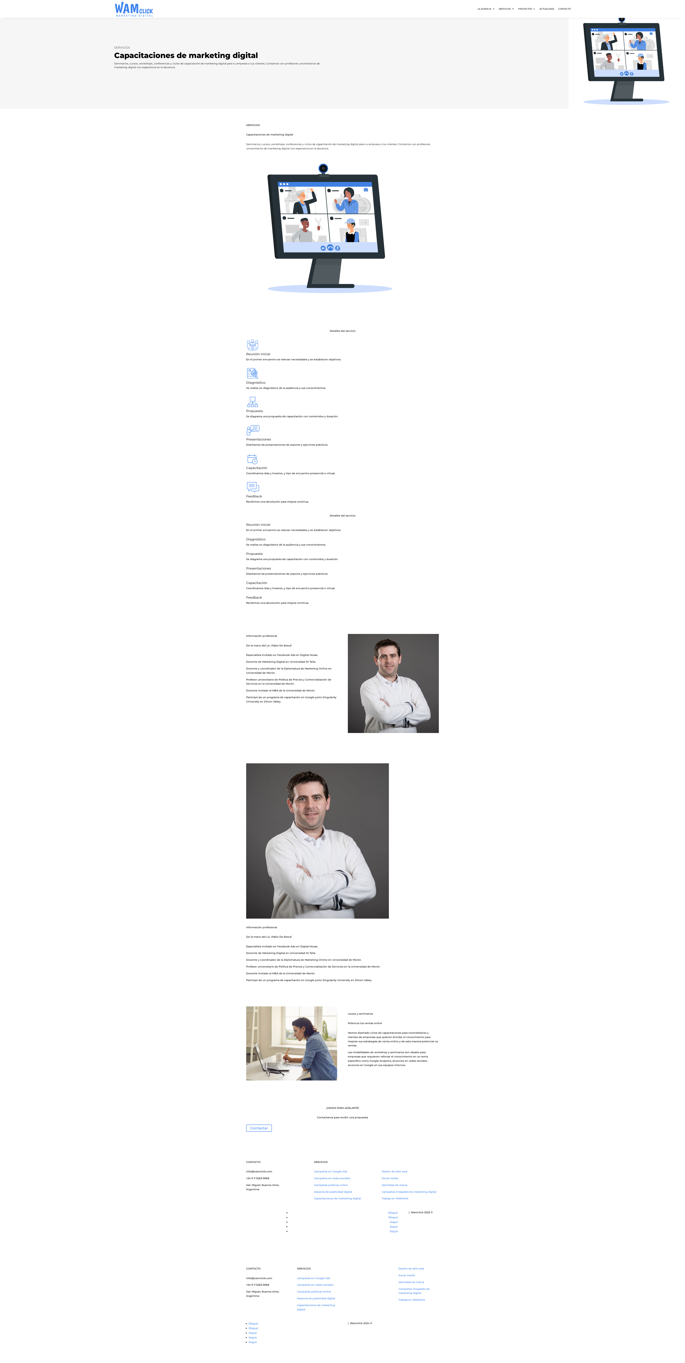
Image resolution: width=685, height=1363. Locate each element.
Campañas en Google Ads (330, 1171)
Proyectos (525, 8)
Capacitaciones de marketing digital (337, 1198)
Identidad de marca (394, 1185)
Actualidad (546, 8)
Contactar (259, 1128)
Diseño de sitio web (394, 1171)
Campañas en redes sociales (332, 1178)
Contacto (564, 8)
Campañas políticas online (331, 1185)
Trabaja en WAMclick (395, 1198)
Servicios (505, 8)
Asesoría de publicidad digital (333, 1191)
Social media (390, 1178)
